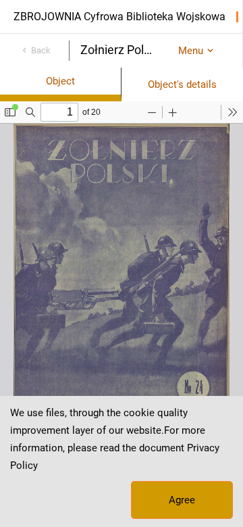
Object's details (182, 84)
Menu (190, 51)
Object (60, 81)
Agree (182, 500)
